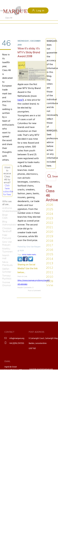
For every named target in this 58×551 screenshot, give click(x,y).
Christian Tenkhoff (6, 225)
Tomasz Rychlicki (6, 272)
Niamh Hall (5, 252)
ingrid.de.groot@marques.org (41, 364)
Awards (3, 10)
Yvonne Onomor (6, 279)
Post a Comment (34, 285)
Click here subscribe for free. (8, 185)
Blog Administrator (7, 218)
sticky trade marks (29, 249)
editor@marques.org (37, 379)
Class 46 (8, 25)
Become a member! (17, 10)
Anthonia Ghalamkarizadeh (7, 205)
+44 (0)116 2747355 (16, 338)
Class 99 (26, 25)
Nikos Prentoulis (7, 259)
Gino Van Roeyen (7, 238)
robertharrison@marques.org (40, 387)
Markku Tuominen (7, 245)
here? (20, 95)
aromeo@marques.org (38, 372)
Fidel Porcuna (6, 232)
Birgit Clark (5, 211)
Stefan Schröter (6, 265)
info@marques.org (16, 333)
